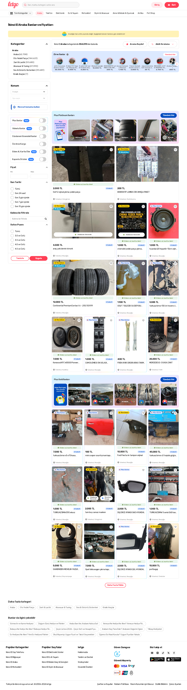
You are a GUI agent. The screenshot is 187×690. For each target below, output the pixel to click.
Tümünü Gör (170, 54)
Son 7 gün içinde (22, 202)
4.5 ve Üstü (20, 249)
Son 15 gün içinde (22, 206)
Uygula (38, 258)
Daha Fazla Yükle (115, 585)
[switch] (42, 120)
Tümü (17, 189)
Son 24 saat (20, 193)
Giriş (157, 5)
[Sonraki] (177, 64)
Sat (174, 5)
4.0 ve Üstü (20, 244)
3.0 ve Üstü (20, 236)
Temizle (20, 258)
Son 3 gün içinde (22, 197)
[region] (115, 64)
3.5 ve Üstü (20, 240)
